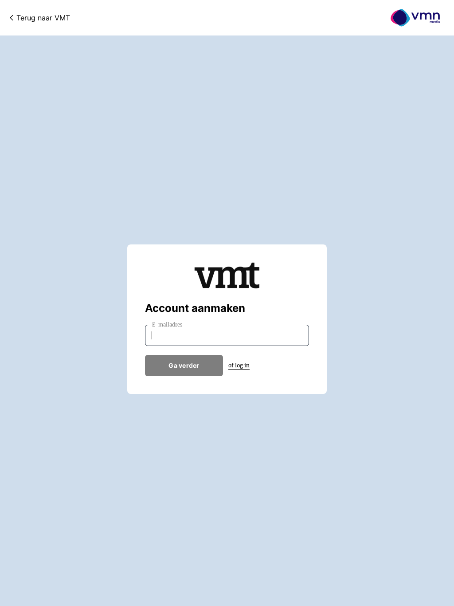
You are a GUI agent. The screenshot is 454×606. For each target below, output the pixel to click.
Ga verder (184, 365)
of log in (239, 365)
